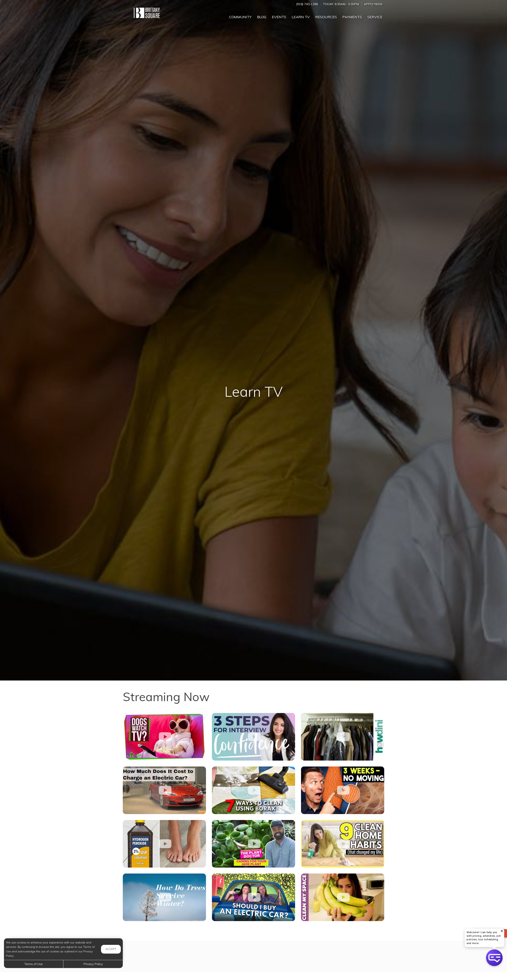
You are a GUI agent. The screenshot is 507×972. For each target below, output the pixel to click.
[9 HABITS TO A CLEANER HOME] (342, 844)
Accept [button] (110, 949)
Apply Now (373, 4)
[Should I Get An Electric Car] (253, 897)
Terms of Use (33, 964)
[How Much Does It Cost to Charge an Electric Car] (164, 790)
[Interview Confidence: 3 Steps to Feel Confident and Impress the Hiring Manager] (253, 737)
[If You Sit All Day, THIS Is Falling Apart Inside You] (342, 790)
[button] (494, 957)
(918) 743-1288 (307, 4)
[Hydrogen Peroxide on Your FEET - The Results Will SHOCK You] (164, 844)
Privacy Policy (93, 964)
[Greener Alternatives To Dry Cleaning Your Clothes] (342, 737)
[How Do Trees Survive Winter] (164, 897)
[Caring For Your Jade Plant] (253, 844)
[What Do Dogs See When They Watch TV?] (164, 737)
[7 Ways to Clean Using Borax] (253, 790)
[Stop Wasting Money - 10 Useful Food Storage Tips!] (342, 897)
